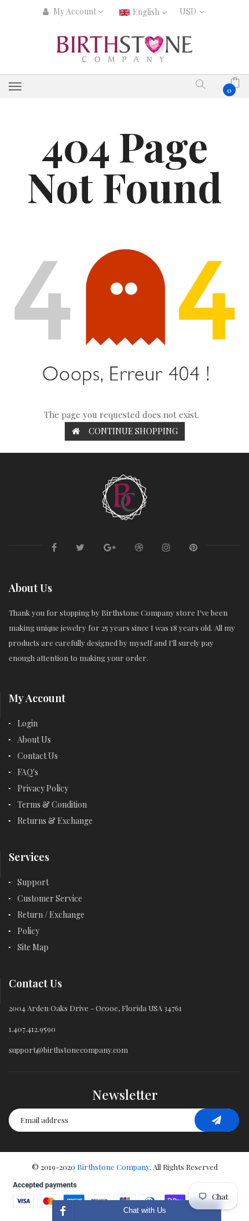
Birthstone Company (113, 1167)
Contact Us (37, 755)
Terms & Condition (52, 804)
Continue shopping (133, 431)
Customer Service (49, 898)
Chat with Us (144, 1210)
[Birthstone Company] (124, 496)
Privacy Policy (42, 788)
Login (27, 723)
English (147, 11)
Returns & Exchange (55, 820)
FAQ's (27, 771)
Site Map (33, 947)
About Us (34, 739)
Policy (28, 930)
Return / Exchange (51, 914)
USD (190, 11)
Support (33, 882)
